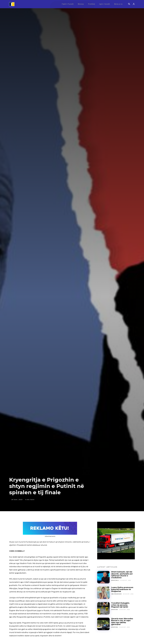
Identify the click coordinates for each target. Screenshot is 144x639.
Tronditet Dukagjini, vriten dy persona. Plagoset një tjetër (120, 605)
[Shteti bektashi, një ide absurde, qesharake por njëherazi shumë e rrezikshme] (103, 577)
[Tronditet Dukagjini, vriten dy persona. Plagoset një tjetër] (103, 608)
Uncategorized (116, 594)
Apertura (114, 609)
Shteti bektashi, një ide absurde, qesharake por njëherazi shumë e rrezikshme (122, 575)
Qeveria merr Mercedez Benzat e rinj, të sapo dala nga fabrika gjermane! (122, 621)
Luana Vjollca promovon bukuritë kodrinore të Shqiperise (122, 589)
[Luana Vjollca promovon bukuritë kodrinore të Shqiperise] (103, 593)
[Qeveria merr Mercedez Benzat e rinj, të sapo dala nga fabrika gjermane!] (103, 624)
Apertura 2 (115, 580)
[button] (129, 4)
